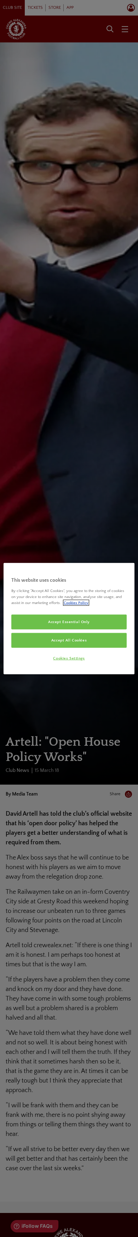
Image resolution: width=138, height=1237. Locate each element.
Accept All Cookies (69, 640)
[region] (69, 618)
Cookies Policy (76, 602)
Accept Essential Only (69, 622)
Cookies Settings (69, 658)
